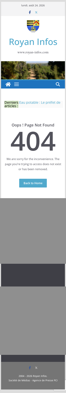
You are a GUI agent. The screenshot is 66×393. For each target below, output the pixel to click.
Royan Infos (33, 42)
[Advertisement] (33, 231)
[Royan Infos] (33, 63)
